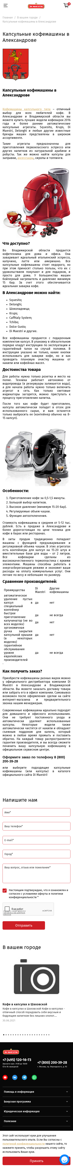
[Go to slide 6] (15, 1034)
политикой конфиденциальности (24, 1143)
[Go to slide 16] (39, 1034)
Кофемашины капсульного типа (27, 109)
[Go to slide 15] (37, 1034)
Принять (36, 1161)
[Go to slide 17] (41, 1034)
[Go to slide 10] (25, 1034)
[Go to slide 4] (10, 1034)
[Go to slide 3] (8, 1034)
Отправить (23, 925)
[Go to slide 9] (22, 1034)
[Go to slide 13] (32, 1034)
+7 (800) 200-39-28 (52, 1063)
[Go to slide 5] (13, 1034)
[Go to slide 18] (44, 1034)
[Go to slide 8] (20, 1034)
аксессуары (25, 158)
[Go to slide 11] (27, 1034)
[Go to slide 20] (48, 1034)
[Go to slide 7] (18, 1034)
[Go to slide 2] (6, 1034)
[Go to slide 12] (29, 1034)
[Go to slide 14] (34, 1034)
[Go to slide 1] (3, 1034)
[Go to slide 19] (46, 1034)
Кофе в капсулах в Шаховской (25, 1004)
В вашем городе (27, 17)
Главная (8, 17)
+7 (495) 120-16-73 (17, 1060)
